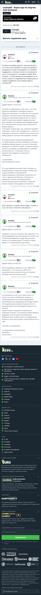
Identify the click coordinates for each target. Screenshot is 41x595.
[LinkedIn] (13, 359)
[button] (20, 591)
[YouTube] (17, 359)
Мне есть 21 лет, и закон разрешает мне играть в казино (21, 543)
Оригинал (13, 61)
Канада (12, 58)
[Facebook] (3, 359)
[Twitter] (6, 359)
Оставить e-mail (7, 530)
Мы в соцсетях (7, 356)
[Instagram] (10, 359)
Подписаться (20, 537)
